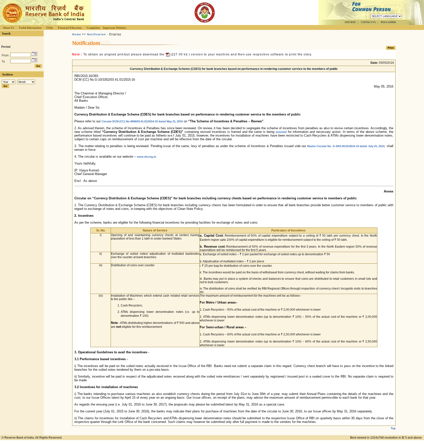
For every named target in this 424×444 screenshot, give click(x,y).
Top (393, 428)
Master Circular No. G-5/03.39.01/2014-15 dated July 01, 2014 (346, 146)
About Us (8, 27)
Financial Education (70, 27)
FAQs (49, 27)
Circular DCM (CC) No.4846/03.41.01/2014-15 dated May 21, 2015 (142, 121)
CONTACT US (368, 22)
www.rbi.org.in (146, 156)
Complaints (93, 27)
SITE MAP (350, 22)
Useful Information (30, 27)
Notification (96, 34)
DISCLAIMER (388, 22)
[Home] (42, 24)
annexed (281, 131)
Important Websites (114, 27)
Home (76, 34)
